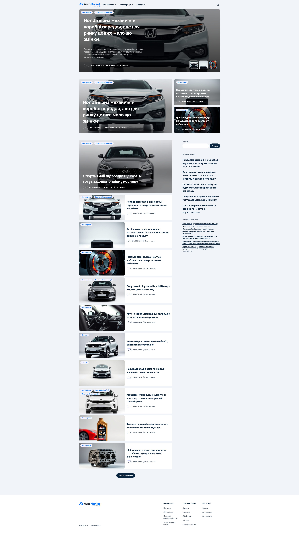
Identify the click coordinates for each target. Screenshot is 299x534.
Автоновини (86, 82)
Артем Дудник (188, 236)
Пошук (185, 141)
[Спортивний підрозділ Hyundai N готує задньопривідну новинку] (125, 166)
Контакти (82, 525)
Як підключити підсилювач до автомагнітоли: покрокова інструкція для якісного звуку (199, 175)
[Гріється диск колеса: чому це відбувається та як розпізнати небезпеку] (197, 120)
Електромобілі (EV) (102, 390)
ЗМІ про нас (94, 525)
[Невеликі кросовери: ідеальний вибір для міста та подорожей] (102, 345)
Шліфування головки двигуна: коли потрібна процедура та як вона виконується (199, 249)
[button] (218, 4)
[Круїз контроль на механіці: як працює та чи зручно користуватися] (102, 318)
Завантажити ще (125, 475)
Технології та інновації (104, 82)
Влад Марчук (187, 224)
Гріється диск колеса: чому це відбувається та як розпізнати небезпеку (199, 187)
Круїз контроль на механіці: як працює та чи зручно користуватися (199, 209)
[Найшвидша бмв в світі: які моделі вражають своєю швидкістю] (102, 373)
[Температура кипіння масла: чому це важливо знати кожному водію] (102, 428)
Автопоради (87, 12)
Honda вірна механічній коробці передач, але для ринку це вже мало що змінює (200, 163)
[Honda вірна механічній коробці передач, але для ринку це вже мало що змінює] (125, 106)
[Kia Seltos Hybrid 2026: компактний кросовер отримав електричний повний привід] (102, 401)
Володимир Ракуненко (191, 241)
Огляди (84, 335)
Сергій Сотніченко (189, 247)
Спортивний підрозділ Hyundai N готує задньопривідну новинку (200, 198)
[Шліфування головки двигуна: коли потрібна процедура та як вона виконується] (102, 456)
